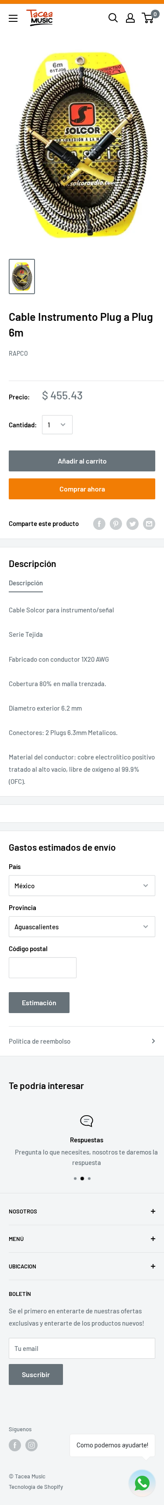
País (15, 866)
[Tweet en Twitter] (132, 523)
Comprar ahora (82, 488)
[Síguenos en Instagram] (31, 1445)
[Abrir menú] (13, 18)
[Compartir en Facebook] (99, 523)
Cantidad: (23, 425)
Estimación (39, 1002)
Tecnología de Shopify (36, 1486)
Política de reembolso (39, 1041)
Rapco (18, 353)
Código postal (28, 948)
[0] (148, 18)
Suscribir (36, 1374)
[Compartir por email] (149, 523)
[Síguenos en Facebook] (15, 1445)
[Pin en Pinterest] (116, 523)
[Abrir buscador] (113, 18)
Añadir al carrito (82, 461)
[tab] (26, 584)
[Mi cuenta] (130, 18)
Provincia (22, 907)
